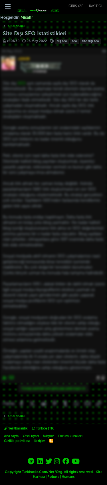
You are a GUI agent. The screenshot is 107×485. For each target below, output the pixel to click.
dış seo (62, 41)
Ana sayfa (11, 436)
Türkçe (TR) (44, 428)
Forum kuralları (70, 436)
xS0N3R (13, 41)
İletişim (39, 441)
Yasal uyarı (31, 436)
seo (74, 41)
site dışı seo (90, 41)
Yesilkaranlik (17, 428)
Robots (53, 477)
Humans (68, 477)
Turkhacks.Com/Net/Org (42, 472)
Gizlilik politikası (17, 441)
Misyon (48, 436)
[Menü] (7, 7)
